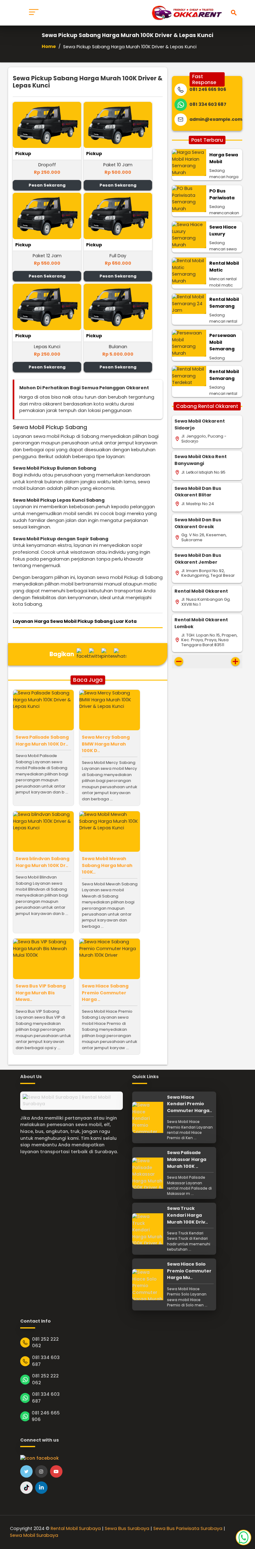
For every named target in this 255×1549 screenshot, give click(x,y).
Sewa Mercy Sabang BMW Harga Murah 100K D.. (106, 744)
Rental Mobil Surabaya (76, 1528)
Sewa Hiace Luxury (223, 230)
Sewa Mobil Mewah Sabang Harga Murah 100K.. (107, 865)
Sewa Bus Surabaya (127, 1528)
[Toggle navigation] (33, 13)
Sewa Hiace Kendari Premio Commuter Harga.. (189, 1104)
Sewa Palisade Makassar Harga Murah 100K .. (186, 1159)
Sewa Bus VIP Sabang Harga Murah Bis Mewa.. (41, 992)
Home (49, 46)
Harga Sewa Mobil (223, 158)
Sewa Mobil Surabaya (34, 1535)
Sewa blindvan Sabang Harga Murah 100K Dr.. (42, 862)
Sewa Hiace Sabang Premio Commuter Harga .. (105, 992)
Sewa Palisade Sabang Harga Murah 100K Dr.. (42, 740)
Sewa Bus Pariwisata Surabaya (187, 1528)
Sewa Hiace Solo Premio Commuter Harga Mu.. (189, 1271)
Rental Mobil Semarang (224, 302)
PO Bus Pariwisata (221, 194)
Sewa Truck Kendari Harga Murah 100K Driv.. (187, 1215)
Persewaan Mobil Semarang (222, 342)
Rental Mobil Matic (224, 266)
